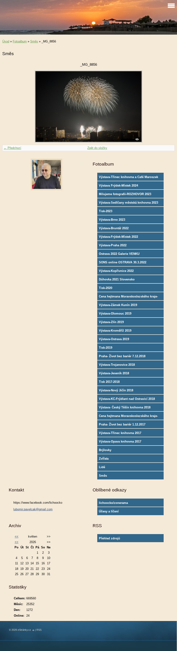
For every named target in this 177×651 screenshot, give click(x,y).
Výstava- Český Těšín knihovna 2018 (124, 407)
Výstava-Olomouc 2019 (115, 313)
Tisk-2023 (105, 211)
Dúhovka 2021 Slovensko (117, 279)
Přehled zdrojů (109, 538)
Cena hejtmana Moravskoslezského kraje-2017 (128, 417)
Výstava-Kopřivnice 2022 (116, 271)
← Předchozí (12, 148)
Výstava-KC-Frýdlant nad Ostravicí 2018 (127, 399)
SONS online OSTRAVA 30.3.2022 (122, 262)
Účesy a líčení (109, 511)
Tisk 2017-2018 (109, 381)
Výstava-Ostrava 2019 (114, 339)
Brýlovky (105, 450)
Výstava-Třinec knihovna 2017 (120, 433)
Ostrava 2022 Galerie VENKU (119, 254)
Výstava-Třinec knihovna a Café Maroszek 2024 (128, 178)
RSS (38, 629)
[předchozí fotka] (10, 107)
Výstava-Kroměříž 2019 (115, 330)
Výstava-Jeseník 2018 (114, 373)
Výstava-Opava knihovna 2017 (120, 441)
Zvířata (104, 458)
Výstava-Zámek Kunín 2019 (118, 305)
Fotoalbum (20, 41)
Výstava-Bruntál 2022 (114, 228)
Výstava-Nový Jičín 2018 (116, 390)
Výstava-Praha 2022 (113, 245)
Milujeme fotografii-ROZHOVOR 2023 (125, 194)
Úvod (5, 41)
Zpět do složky (97, 148)
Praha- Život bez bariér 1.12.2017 (122, 424)
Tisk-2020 (105, 288)
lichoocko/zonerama (113, 503)
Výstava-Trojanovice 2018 (117, 364)
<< (16, 536)
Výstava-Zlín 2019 (111, 322)
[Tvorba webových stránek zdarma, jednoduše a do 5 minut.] (33, 630)
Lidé (102, 467)
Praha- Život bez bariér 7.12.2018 (122, 356)
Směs (34, 41)
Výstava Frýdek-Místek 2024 (118, 185)
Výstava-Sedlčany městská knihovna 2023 (128, 202)
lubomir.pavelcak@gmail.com (33, 509)
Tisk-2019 (105, 347)
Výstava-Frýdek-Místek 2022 (118, 236)
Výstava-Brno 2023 (112, 219)
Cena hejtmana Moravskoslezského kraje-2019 (128, 297)
